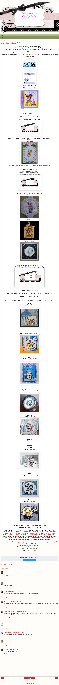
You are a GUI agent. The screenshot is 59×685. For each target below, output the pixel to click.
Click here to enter (29, 560)
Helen (5, 591)
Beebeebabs (7, 583)
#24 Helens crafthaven (29, 241)
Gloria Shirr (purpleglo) (10, 611)
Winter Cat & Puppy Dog (31, 390)
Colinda (6, 624)
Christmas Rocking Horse (31, 333)
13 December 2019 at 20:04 (13, 591)
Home (29, 678)
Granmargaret (7, 632)
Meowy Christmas (31, 304)
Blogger (32, 683)
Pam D (5, 601)
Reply (5, 578)
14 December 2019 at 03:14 (22, 611)
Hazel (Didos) (7, 641)
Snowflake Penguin (32, 358)
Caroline (6, 571)
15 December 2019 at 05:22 (17, 632)
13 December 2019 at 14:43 (15, 571)
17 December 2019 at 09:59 (14, 649)
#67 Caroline (29, 194)
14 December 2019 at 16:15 (14, 624)
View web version (29, 681)
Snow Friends (31, 416)
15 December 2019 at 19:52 (17, 641)
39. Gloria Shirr (27, 85)
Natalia (6, 649)
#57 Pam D (29, 219)
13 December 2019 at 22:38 (14, 601)
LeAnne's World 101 (45, 165)
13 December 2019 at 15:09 (17, 583)
